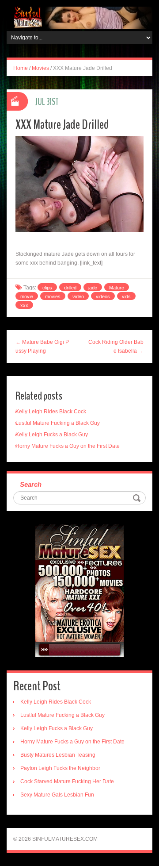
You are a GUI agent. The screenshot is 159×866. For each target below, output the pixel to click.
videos (103, 296)
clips (47, 287)
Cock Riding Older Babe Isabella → (116, 346)
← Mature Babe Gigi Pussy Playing (42, 346)
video (78, 296)
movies (53, 296)
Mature (116, 287)
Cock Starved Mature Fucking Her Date (67, 781)
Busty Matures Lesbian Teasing (57, 755)
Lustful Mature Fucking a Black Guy (57, 423)
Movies (40, 68)
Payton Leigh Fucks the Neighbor (60, 768)
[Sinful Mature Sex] (79, 17)
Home (20, 68)
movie (26, 296)
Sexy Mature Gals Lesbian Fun (57, 795)
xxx (24, 305)
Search (31, 484)
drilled (70, 287)
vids (126, 296)
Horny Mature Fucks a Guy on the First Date (67, 446)
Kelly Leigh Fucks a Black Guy (51, 434)
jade (92, 287)
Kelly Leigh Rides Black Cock (50, 411)
